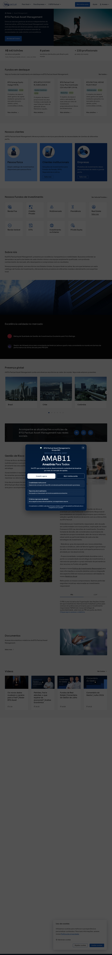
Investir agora (41, 476)
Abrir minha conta (71, 476)
